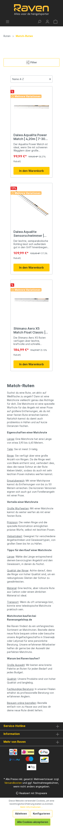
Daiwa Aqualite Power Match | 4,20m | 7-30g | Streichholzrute (31, 137)
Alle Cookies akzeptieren (32, 821)
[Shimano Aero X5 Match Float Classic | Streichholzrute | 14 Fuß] (31, 300)
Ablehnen (21, 813)
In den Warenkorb (31, 171)
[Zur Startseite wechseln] (31, 9)
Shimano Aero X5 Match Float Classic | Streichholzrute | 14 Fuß (29, 330)
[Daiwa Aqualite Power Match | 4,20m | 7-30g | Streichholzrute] (31, 106)
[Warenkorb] (55, 21)
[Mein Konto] (47, 21)
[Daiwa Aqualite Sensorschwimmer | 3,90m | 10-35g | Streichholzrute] (31, 203)
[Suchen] (39, 21)
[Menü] (8, 21)
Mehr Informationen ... (31, 807)
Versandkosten (13, 782)
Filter (33, 62)
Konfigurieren (41, 813)
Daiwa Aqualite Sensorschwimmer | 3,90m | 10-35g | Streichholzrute (28, 234)
